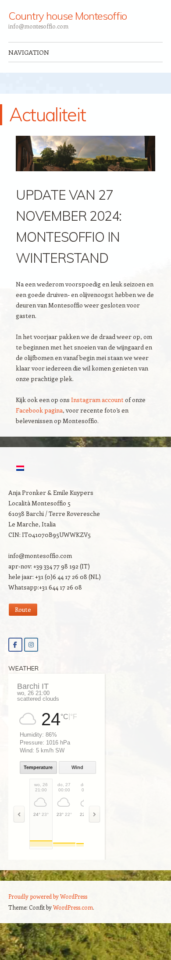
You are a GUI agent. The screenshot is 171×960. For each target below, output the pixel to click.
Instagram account (97, 399)
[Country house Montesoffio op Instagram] (31, 645)
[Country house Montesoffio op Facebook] (15, 645)
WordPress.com (73, 907)
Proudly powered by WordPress (47, 896)
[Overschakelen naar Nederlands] (20, 467)
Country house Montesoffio (67, 15)
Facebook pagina (39, 410)
